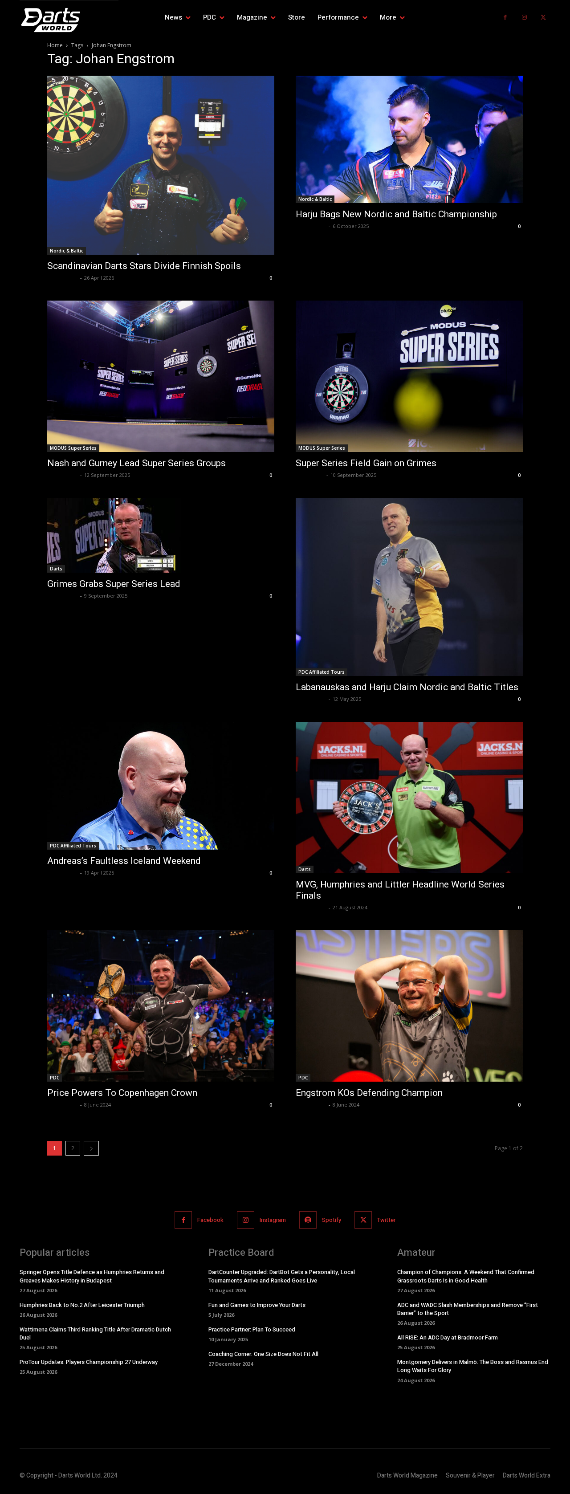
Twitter (386, 1220)
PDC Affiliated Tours (321, 672)
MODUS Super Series (73, 448)
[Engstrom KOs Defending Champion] (409, 1006)
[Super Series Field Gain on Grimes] (409, 376)
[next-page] (91, 1148)
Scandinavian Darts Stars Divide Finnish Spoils (144, 266)
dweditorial (62, 277)
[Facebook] (505, 17)
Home (55, 45)
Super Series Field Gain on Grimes (366, 463)
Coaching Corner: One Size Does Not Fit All (263, 1354)
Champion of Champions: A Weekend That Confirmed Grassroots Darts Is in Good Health (465, 1276)
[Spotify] (308, 1220)
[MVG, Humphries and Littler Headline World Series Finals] (409, 797)
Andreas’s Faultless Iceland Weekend (124, 860)
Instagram (273, 1220)
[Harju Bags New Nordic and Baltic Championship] (409, 140)
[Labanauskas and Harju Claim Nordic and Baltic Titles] (409, 587)
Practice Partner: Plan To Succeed (251, 1329)
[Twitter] (543, 17)
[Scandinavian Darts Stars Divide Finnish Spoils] (160, 165)
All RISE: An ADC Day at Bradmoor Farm (447, 1337)
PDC (54, 1078)
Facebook (210, 1220)
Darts (56, 569)
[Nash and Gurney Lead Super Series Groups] (160, 376)
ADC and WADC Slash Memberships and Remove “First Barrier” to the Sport (467, 1309)
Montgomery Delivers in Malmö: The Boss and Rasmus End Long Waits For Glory (472, 1366)
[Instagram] (524, 17)
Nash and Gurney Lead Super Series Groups (136, 463)
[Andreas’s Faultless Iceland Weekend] (160, 786)
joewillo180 (310, 475)
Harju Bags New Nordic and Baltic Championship (396, 214)
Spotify (331, 1220)
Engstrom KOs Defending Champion (369, 1092)
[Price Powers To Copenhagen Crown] (160, 1006)
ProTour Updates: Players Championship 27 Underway (89, 1362)
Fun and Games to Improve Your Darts (256, 1305)
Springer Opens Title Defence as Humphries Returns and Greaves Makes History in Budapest (92, 1276)
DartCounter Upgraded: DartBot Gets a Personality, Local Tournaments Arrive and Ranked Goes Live (281, 1276)
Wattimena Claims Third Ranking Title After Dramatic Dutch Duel (95, 1333)
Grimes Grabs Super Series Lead (113, 583)
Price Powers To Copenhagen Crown (122, 1092)
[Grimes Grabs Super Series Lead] (160, 535)
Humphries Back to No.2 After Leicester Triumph (82, 1305)
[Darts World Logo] (69, 20)
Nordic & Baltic (66, 251)
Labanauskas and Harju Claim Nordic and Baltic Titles (407, 687)
